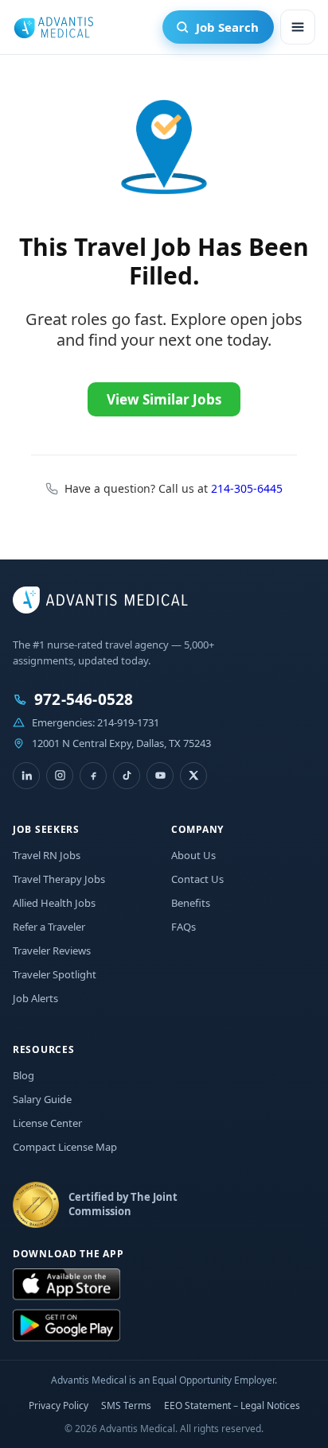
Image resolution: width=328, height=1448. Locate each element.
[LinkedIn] (26, 775)
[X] (193, 775)
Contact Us (197, 879)
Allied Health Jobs (54, 903)
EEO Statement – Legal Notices (232, 1405)
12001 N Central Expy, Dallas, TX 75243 (121, 743)
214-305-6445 (247, 488)
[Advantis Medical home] (53, 27)
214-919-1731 (128, 722)
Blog (23, 1075)
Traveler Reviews (52, 950)
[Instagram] (59, 775)
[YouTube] (160, 775)
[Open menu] (297, 27)
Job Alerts (35, 998)
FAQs (183, 927)
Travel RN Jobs (46, 855)
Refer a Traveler (49, 927)
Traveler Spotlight (54, 974)
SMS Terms (126, 1405)
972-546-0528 (83, 700)
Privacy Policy (58, 1405)
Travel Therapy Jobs (59, 879)
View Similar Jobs (164, 399)
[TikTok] (126, 775)
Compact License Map (65, 1147)
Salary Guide (42, 1099)
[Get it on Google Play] (66, 1325)
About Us (193, 855)
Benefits (190, 903)
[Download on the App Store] (66, 1285)
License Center (47, 1123)
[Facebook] (93, 775)
